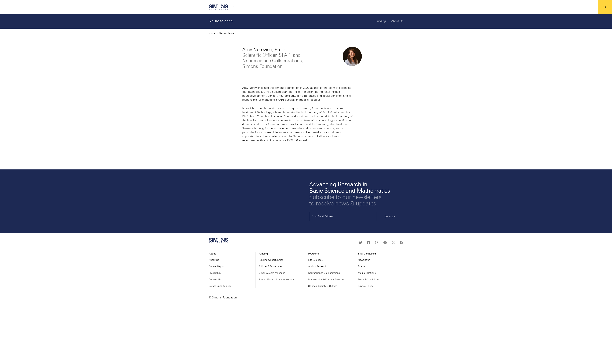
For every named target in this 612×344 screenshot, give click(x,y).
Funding (380, 21)
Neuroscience (221, 21)
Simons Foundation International (276, 279)
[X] (393, 242)
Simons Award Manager (272, 273)
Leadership (215, 273)
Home (212, 33)
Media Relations (367, 273)
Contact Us (215, 279)
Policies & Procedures (270, 266)
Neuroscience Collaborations (324, 273)
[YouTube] (385, 242)
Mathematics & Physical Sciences (326, 279)
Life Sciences (315, 259)
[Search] (605, 7)
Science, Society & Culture (322, 286)
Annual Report (217, 266)
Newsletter (364, 259)
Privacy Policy (365, 286)
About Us (397, 21)
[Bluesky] (360, 242)
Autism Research (317, 266)
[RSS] (401, 242)
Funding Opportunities (271, 259)
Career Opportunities (220, 286)
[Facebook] (368, 242)
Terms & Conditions (368, 279)
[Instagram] (376, 242)
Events (361, 266)
